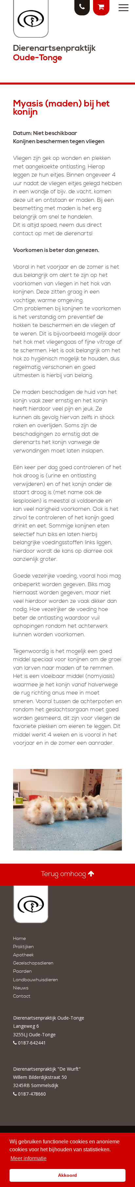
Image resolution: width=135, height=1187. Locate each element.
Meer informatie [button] (28, 1158)
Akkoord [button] (67, 1175)
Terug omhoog (64, 874)
